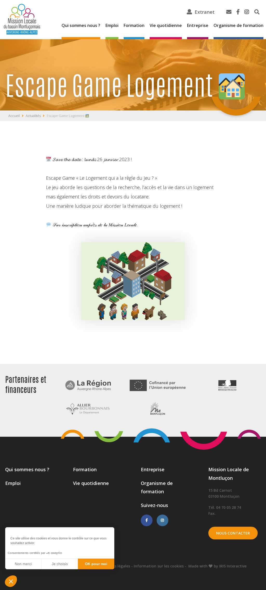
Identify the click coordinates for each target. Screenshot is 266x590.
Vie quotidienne (166, 25)
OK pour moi (96, 564)
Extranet (205, 12)
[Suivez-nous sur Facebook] (146, 520)
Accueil (14, 115)
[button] (11, 581)
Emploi (111, 25)
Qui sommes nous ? (81, 25)
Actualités (33, 115)
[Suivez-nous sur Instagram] (162, 520)
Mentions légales (114, 566)
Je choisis (60, 564)
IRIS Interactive (233, 566)
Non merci (23, 564)
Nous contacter (233, 533)
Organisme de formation (238, 25)
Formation (134, 25)
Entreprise (197, 25)
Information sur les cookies (159, 566)
